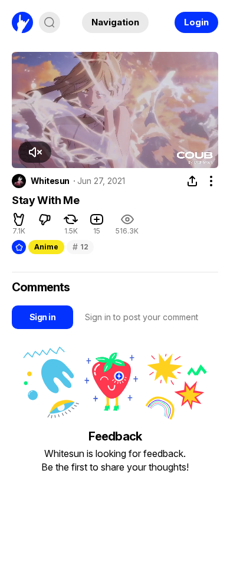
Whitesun (50, 181)
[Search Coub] (49, 22)
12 (80, 247)
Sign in (42, 317)
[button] (34, 152)
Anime (46, 246)
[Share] (192, 181)
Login (196, 22)
